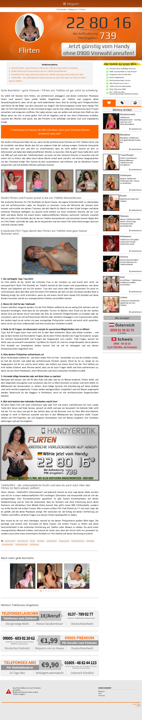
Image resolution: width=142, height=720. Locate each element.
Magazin (73, 9)
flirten (32, 541)
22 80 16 (99, 22)
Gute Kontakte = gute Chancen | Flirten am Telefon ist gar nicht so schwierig (44, 68)
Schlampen (125, 175)
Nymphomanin (127, 114)
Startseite (61, 9)
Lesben (123, 297)
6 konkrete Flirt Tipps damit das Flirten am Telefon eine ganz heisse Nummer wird (47, 74)
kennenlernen (22, 541)
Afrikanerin (125, 236)
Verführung (34, 544)
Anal (122, 277)
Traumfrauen (127, 155)
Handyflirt (90, 541)
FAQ (100, 693)
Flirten (82, 9)
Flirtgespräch (64, 541)
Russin (123, 195)
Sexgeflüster (52, 541)
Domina (124, 256)
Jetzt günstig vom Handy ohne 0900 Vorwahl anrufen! (98, 49)
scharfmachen (7, 544)
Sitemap (101, 695)
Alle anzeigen (122, 318)
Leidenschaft (10, 541)
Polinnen (124, 216)
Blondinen (125, 134)
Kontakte (40, 541)
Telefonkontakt (21, 544)
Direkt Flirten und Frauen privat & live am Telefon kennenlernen (39, 71)
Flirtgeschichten (78, 541)
